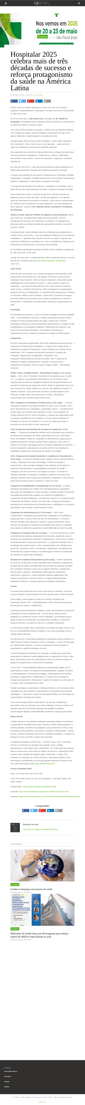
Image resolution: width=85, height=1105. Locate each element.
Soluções (7, 1081)
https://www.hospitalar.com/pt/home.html (39, 787)
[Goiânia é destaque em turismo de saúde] (42, 865)
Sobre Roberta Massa (10, 1071)
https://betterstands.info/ (44, 764)
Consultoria (7, 1076)
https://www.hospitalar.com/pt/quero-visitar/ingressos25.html (44, 792)
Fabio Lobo (42, 1102)
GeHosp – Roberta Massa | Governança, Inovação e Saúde (42, 4)
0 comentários (38, 95)
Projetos (6, 1087)
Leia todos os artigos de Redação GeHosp (40, 829)
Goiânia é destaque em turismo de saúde (31, 889)
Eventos (42, 36)
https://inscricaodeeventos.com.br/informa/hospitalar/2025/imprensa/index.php (51, 797)
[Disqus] (42, 973)
